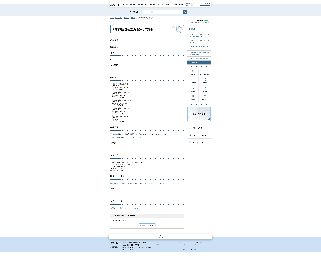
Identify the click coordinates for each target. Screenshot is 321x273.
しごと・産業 (174, 4)
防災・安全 (125, 4)
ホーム (112, 18)
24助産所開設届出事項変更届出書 (199, 47)
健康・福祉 (132, 4)
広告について (198, 245)
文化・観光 (152, 4)
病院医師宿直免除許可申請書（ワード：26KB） (124, 208)
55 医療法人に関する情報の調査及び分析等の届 (199, 53)
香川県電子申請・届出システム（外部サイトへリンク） (127, 137)
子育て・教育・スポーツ (142, 4)
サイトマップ (159, 242)
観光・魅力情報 (199, 114)
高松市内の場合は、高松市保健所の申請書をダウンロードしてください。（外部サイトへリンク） (139, 183)
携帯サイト (159, 245)
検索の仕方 (192, 11)
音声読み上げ (190, 5)
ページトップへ (160, 237)
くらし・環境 (160, 4)
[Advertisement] (160, 257)
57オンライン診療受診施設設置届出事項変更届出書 (199, 35)
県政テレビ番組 (197, 128)
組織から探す (118, 18)
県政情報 (181, 4)
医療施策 (133, 18)
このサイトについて (180, 242)
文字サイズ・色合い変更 (192, 3)
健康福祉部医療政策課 (119, 220)
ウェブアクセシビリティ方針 (183, 245)
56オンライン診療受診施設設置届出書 (199, 41)
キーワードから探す (133, 12)
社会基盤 (167, 4)
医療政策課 (126, 18)
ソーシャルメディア (199, 142)
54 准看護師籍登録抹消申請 (199, 58)
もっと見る (193, 62)
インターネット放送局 (199, 135)
